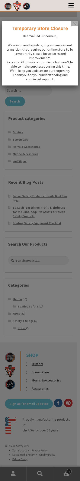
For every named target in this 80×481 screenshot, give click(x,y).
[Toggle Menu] (71, 5)
